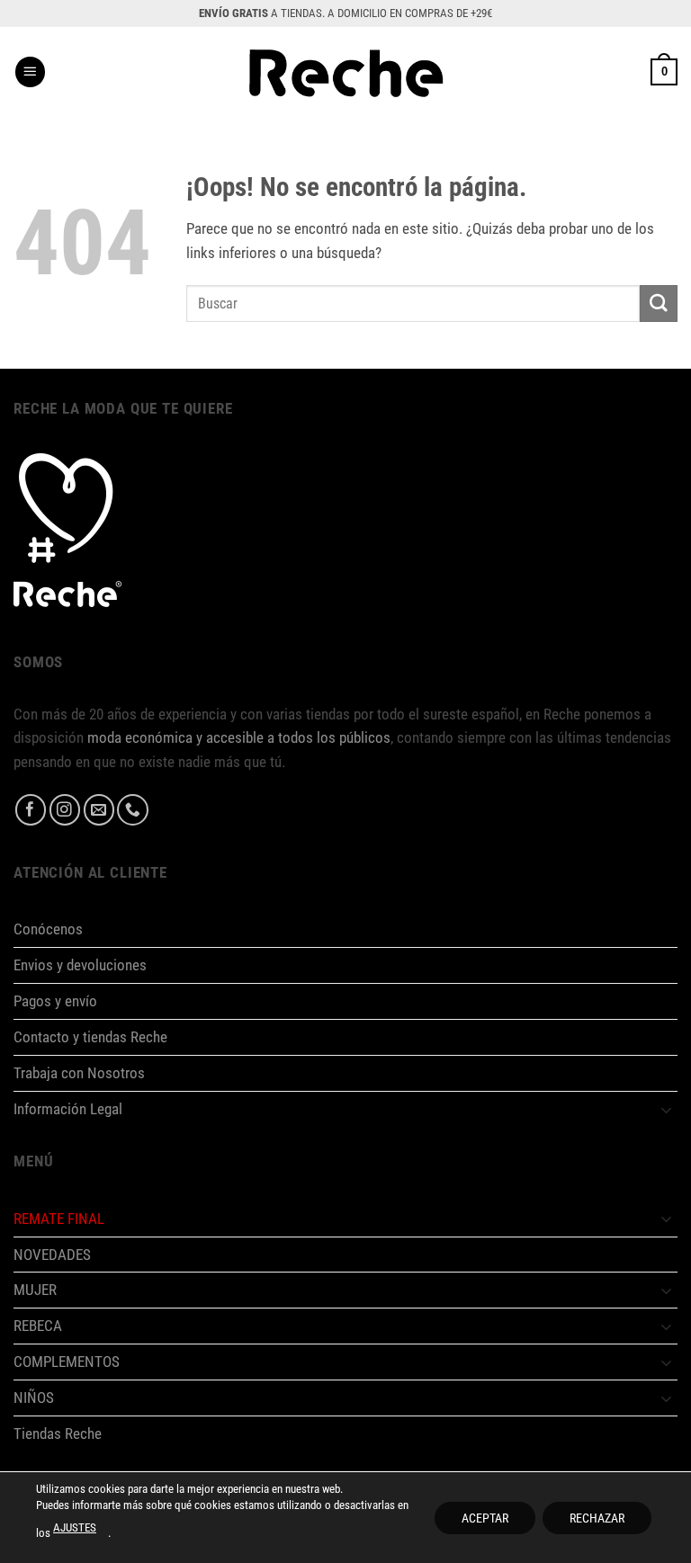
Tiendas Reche (57, 1433)
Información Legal (67, 1109)
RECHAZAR (597, 1517)
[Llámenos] (132, 810)
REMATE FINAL (58, 1219)
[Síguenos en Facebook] (31, 810)
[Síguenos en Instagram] (65, 810)
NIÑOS (33, 1398)
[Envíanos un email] (99, 810)
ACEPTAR (485, 1517)
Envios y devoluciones (80, 965)
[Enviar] (659, 303)
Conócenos (48, 929)
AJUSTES (74, 1527)
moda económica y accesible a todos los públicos (238, 737)
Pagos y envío (55, 1001)
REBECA (37, 1326)
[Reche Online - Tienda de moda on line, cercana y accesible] (346, 72)
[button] (30, 72)
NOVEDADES (52, 1255)
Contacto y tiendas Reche (90, 1037)
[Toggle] (667, 1109)
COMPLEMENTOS (66, 1362)
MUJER (35, 1290)
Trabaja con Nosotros (79, 1073)
